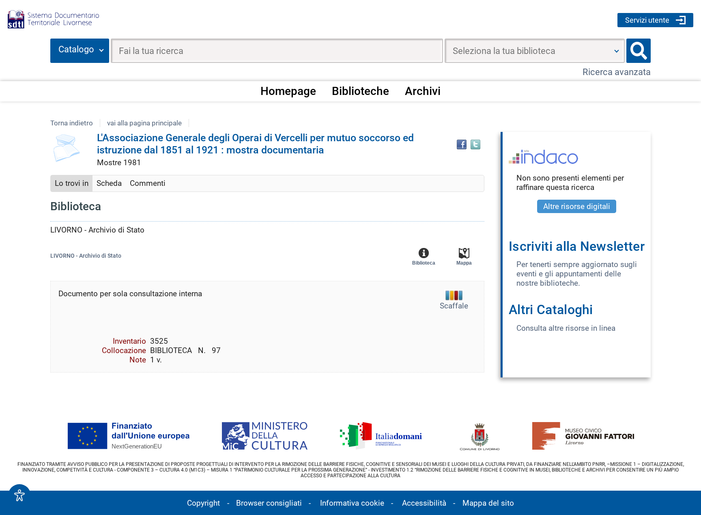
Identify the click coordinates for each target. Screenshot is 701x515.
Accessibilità (424, 503)
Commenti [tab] (148, 183)
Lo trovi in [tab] (71, 183)
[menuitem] (288, 91)
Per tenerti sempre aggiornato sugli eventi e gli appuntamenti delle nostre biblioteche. (576, 274)
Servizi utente (647, 20)
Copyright (203, 503)
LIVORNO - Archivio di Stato (85, 255)
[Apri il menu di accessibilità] (19, 495)
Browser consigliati (269, 503)
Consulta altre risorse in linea (565, 328)
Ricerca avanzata (617, 72)
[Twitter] (475, 144)
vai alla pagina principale (144, 123)
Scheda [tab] (109, 183)
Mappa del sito (488, 503)
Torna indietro (71, 123)
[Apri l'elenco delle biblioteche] (617, 51)
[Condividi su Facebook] (462, 144)
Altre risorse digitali (576, 206)
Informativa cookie (352, 503)
